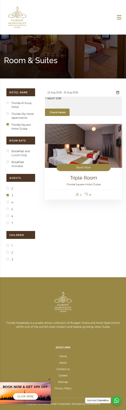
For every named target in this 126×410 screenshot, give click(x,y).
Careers (63, 375)
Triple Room (83, 178)
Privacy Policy (63, 388)
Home (63, 356)
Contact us (63, 369)
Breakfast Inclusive (17, 164)
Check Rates (57, 112)
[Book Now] (83, 145)
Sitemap (63, 382)
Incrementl (93, 403)
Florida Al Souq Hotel (21, 105)
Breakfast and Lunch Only (20, 153)
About (63, 362)
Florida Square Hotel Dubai (21, 126)
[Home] (17, 17)
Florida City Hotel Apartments (22, 115)
